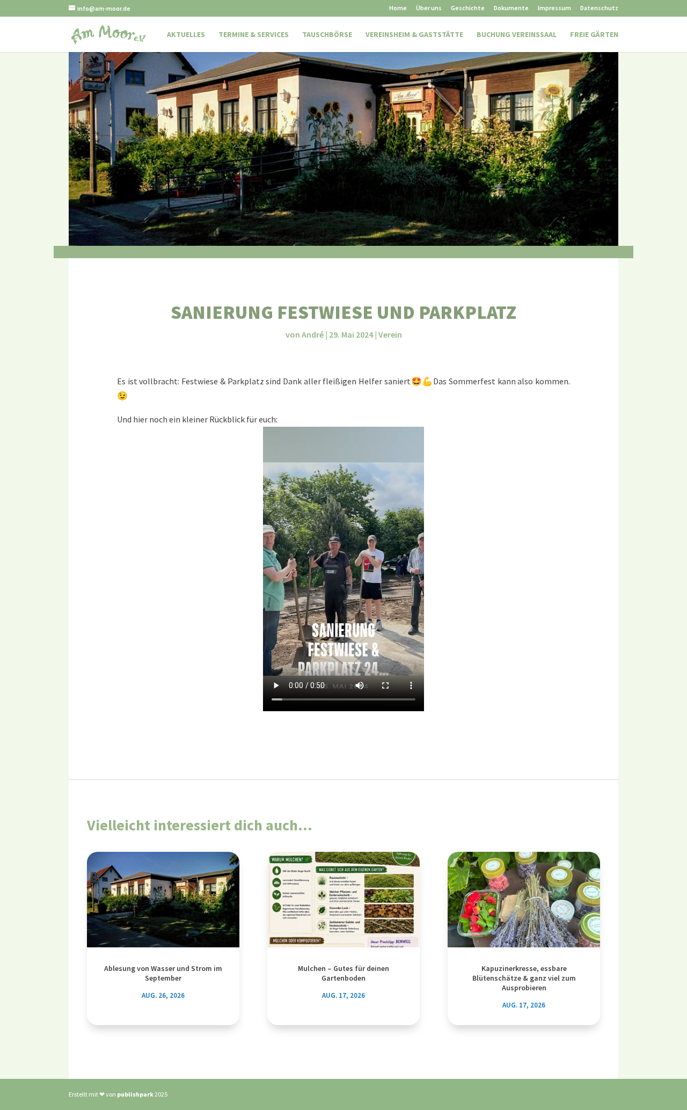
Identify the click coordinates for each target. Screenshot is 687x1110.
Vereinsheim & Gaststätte (414, 35)
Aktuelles (186, 35)
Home (398, 8)
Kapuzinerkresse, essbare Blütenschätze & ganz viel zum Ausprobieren (524, 977)
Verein (390, 334)
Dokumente (511, 8)
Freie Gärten (594, 35)
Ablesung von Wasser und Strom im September (163, 973)
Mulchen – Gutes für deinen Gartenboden (343, 973)
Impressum (554, 8)
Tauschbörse (327, 35)
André (313, 334)
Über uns (429, 8)
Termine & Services (253, 35)
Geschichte (468, 8)
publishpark (135, 1094)
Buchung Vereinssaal (517, 35)
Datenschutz (599, 8)
